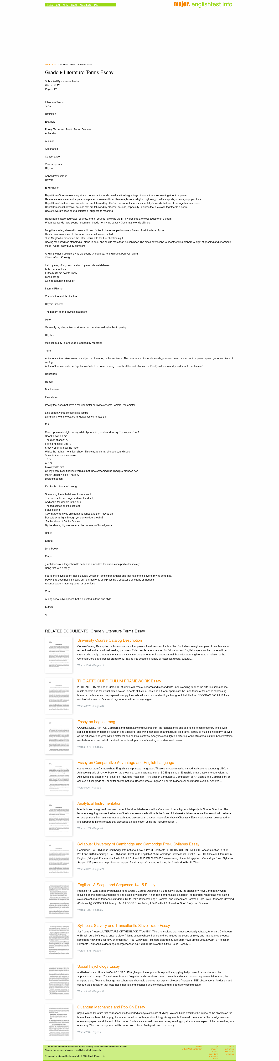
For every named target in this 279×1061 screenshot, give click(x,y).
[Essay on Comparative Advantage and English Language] (58, 777)
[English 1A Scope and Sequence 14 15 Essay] (58, 899)
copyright (213, 1054)
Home (50, 5)
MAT (96, 5)
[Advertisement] (139, 31)
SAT (58, 5)
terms (215, 1051)
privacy (214, 1049)
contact (230, 1046)
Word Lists (85, 5)
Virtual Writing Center (192, 1049)
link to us (229, 1051)
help (216, 1046)
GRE (65, 5)
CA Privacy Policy (212, 1057)
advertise (229, 1049)
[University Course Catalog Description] (58, 655)
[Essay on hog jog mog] (58, 736)
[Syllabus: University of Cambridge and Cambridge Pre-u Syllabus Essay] (58, 858)
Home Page (50, 64)
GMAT (74, 5)
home (199, 1046)
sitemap (230, 1054)
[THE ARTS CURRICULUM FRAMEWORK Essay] (58, 695)
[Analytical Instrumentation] (58, 818)
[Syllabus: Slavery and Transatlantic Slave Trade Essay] (58, 940)
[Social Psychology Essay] (58, 981)
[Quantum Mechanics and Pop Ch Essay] (58, 1021)
